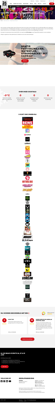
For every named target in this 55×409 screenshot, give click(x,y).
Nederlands (51, 1)
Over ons (39, 3)
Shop (11, 3)
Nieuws (31, 3)
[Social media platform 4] (10, 381)
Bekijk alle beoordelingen (27, 339)
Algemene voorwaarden (21, 400)
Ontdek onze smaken (17, 3)
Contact (44, 3)
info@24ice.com (40, 381)
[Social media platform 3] (7, 381)
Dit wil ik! (25, 60)
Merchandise (25, 3)
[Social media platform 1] (2, 381)
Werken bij (32, 1)
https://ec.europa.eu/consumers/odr (27, 389)
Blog (35, 3)
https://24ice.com (41, 383)
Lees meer (5, 366)
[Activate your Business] (53, 400)
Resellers (37, 1)
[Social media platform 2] (4, 381)
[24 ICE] (4, 4)
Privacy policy (25, 400)
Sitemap (28, 400)
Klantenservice (42, 1)
